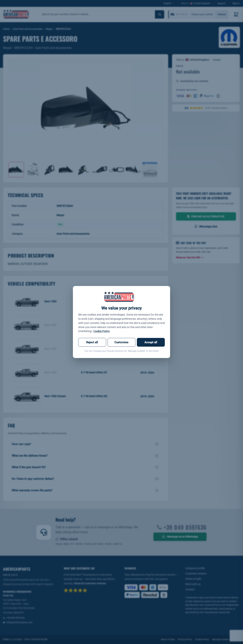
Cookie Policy (101, 331)
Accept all (150, 342)
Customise (121, 342)
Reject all (92, 342)
